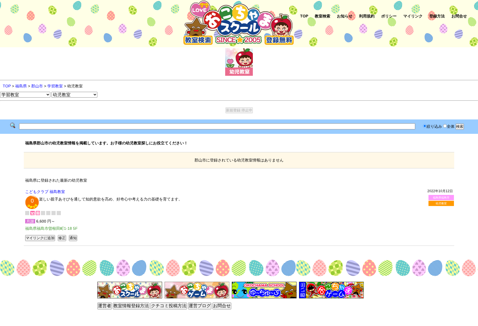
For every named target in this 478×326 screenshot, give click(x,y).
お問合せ (459, 16)
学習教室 (55, 86)
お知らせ (344, 16)
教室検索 (322, 16)
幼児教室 (441, 203)
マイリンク (413, 16)
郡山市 (37, 86)
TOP (304, 16)
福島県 (21, 86)
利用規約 (367, 16)
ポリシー (389, 16)
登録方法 (437, 16)
